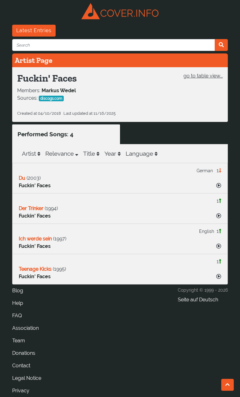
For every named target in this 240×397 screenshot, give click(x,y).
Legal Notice (26, 378)
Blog (17, 291)
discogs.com (51, 98)
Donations (23, 353)
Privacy (20, 391)
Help (17, 303)
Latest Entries (34, 30)
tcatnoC (21, 366)
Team (18, 341)
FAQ (17, 316)
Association (25, 328)
